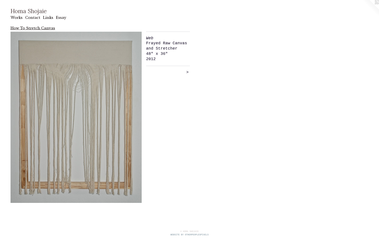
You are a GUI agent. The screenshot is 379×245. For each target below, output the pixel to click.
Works (17, 17)
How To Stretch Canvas (33, 28)
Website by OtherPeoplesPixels (189, 235)
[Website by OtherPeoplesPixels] (370, 9)
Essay (61, 17)
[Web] (76, 117)
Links (48, 17)
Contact (32, 17)
